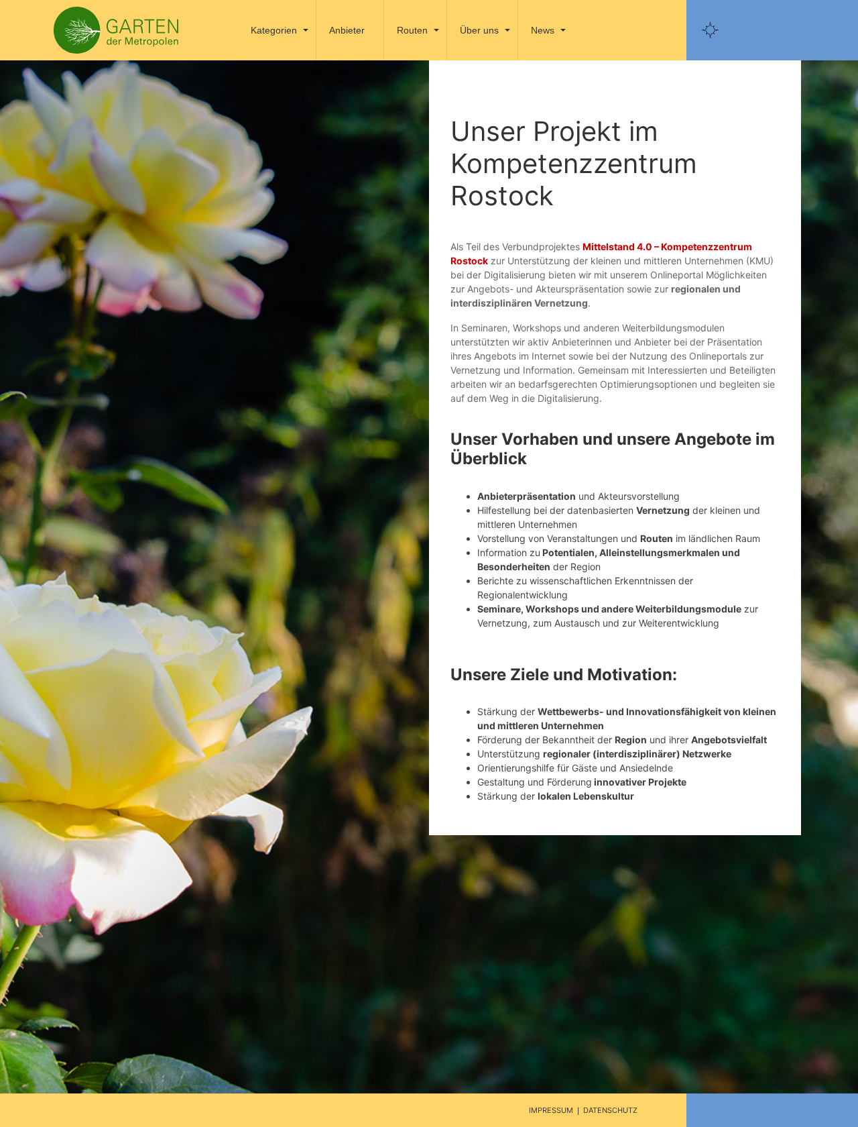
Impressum (551, 1110)
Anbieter (347, 30)
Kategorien (274, 30)
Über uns (479, 30)
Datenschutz (610, 1110)
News (542, 30)
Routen (412, 30)
